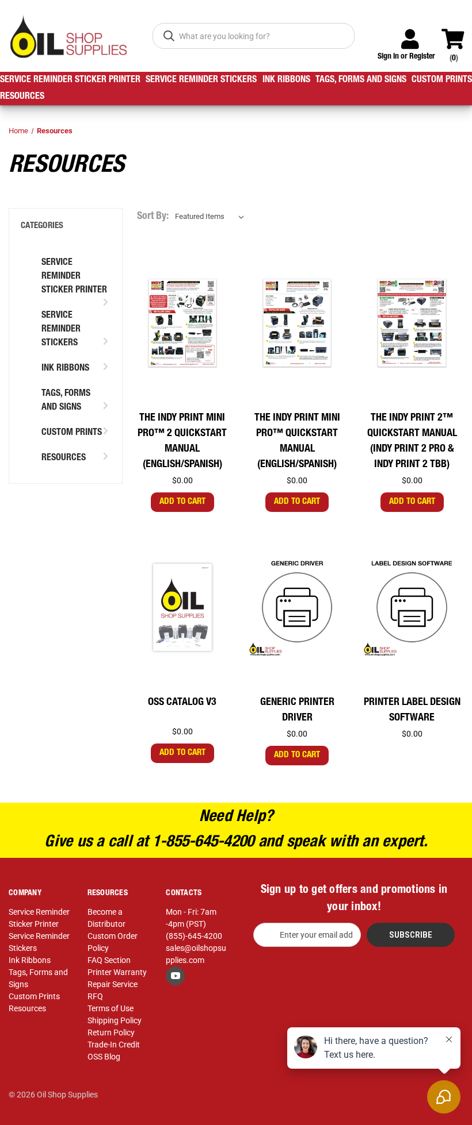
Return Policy (111, 1032)
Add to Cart (182, 502)
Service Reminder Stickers (201, 80)
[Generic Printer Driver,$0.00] (297, 607)
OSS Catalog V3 (182, 703)
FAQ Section (109, 960)
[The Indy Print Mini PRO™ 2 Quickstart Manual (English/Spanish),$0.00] (182, 323)
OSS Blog (103, 1056)
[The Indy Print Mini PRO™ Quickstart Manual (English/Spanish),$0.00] (297, 323)
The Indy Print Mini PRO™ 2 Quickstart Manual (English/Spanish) (182, 441)
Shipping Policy (114, 1020)
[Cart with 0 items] (457, 34)
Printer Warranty (117, 972)
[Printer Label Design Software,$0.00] (411, 607)
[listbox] (211, 216)
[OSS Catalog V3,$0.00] (182, 607)
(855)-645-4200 (194, 936)
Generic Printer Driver (297, 710)
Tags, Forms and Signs (360, 80)
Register (422, 57)
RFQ (95, 996)
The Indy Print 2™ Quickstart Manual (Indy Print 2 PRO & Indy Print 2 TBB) (412, 441)
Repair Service (112, 984)
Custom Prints (442, 80)
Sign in (388, 57)
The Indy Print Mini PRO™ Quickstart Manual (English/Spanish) (297, 441)
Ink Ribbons (286, 80)
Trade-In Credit (113, 1044)
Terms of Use (110, 1008)
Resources (22, 97)
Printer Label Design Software (412, 710)
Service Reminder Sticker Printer (70, 80)
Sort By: (153, 216)
